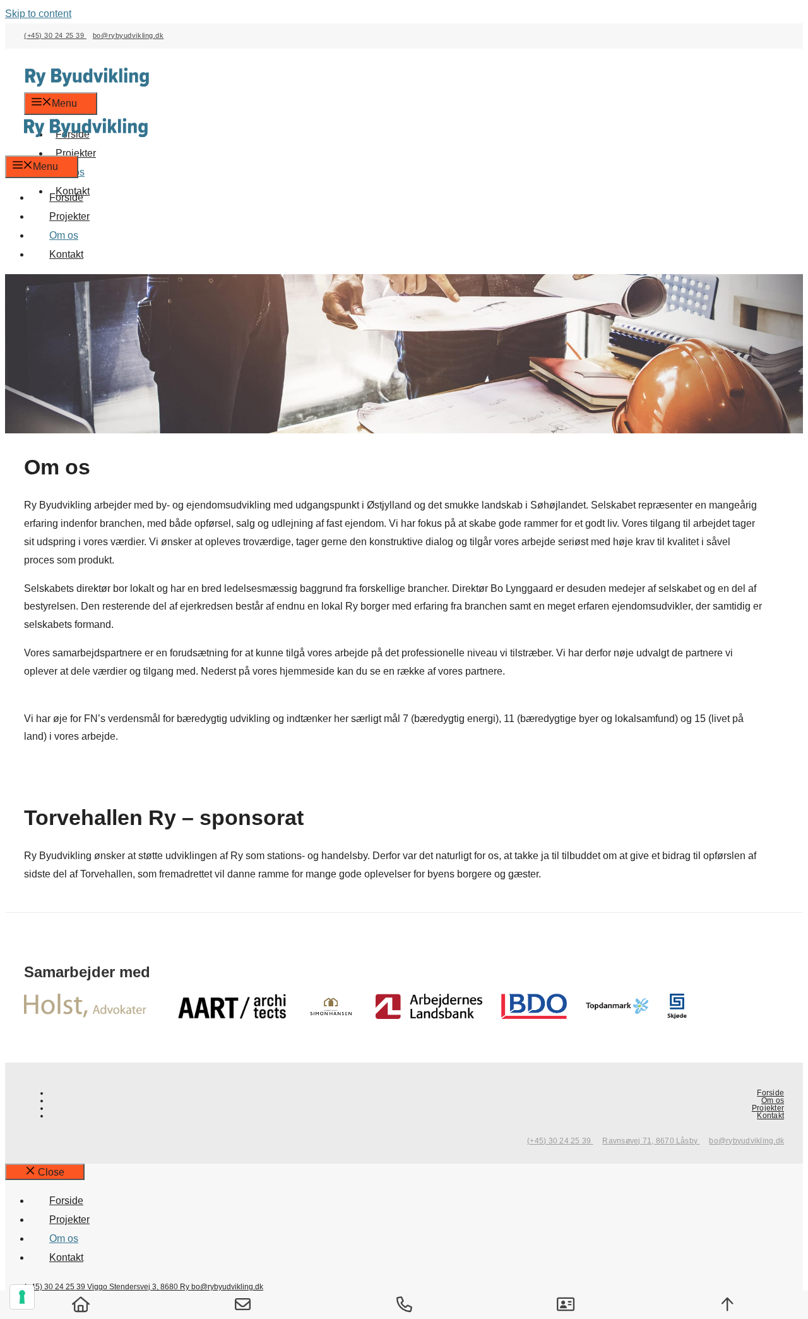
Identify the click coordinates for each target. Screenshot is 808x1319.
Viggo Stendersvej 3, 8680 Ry (139, 1286)
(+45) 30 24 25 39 (55, 35)
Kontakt (66, 254)
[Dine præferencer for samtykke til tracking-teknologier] (22, 1297)
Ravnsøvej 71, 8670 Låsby (650, 1140)
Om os (63, 235)
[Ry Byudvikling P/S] (86, 146)
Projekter (69, 216)
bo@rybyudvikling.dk (128, 35)
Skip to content (38, 13)
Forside (66, 197)
